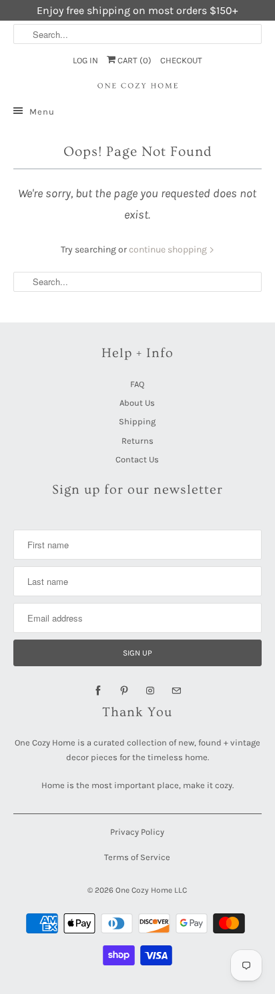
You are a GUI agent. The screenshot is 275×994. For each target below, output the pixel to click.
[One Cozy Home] (137, 86)
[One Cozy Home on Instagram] (150, 691)
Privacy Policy (137, 832)
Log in (85, 60)
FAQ (137, 384)
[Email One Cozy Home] (176, 691)
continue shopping (169, 249)
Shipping (137, 421)
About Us (137, 403)
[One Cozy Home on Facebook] (98, 691)
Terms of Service (137, 857)
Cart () (133, 60)
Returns (137, 441)
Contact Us (137, 459)
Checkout (181, 60)
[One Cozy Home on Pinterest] (124, 691)
